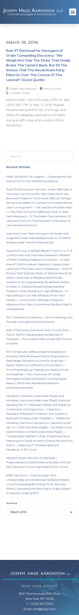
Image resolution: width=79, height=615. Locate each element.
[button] (72, 12)
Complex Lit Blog (20, 92)
